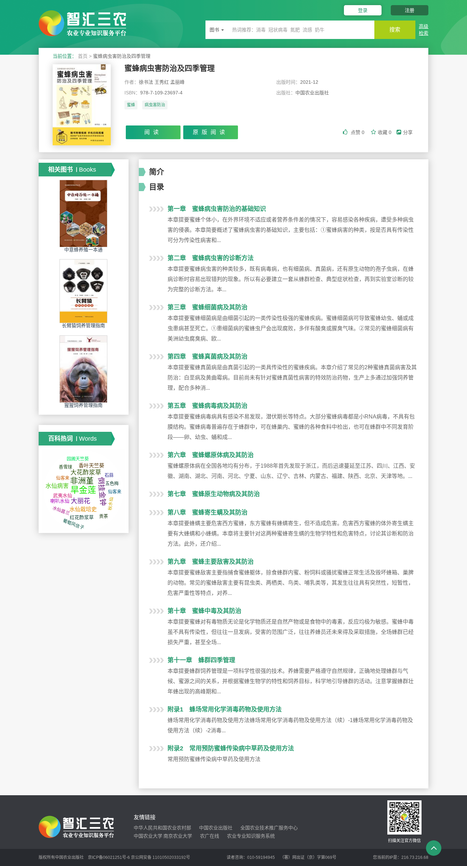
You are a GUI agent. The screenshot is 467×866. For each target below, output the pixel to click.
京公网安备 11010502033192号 (160, 857)
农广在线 (209, 836)
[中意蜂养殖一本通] (83, 213)
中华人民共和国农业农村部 (162, 827)
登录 (363, 10)
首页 (83, 56)
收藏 (384, 132)
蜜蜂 (131, 105)
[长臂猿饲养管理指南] (83, 291)
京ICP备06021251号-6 (109, 857)
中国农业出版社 (215, 827)
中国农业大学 (148, 836)
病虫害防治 (155, 105)
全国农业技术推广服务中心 (269, 827)
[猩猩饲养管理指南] (83, 368)
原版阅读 (210, 132)
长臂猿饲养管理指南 (83, 325)
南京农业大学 (177, 836)
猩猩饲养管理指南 (83, 405)
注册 (409, 10)
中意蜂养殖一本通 (83, 249)
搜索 (394, 29)
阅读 (153, 132)
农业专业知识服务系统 (251, 836)
